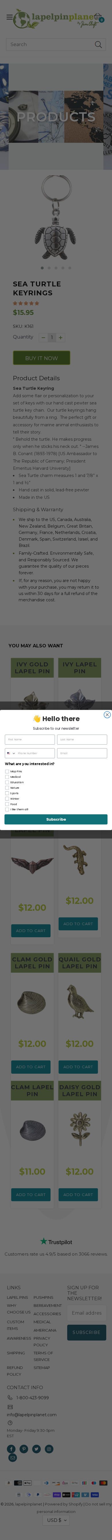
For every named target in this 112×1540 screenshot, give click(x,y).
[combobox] (10, 753)
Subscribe (56, 819)
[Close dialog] (107, 715)
